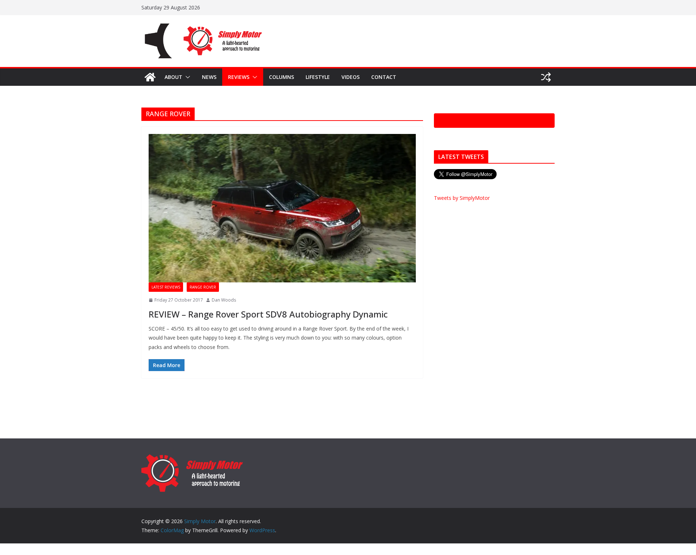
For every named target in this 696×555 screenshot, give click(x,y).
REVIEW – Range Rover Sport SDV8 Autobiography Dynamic (268, 314)
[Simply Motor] (150, 77)
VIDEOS (350, 76)
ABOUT (173, 76)
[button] (186, 77)
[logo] (192, 457)
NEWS (209, 76)
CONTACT (383, 76)
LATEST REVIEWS (166, 287)
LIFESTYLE (318, 76)
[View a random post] (546, 77)
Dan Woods (224, 300)
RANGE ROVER (203, 287)
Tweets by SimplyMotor (462, 197)
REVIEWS (238, 76)
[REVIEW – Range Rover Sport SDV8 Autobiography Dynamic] (282, 208)
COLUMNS (281, 76)
